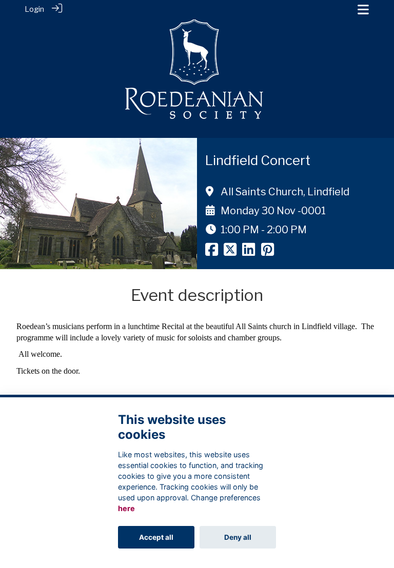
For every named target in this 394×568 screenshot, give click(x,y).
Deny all (237, 537)
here (126, 508)
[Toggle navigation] (363, 9)
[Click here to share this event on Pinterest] (267, 252)
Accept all (156, 537)
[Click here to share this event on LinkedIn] (248, 252)
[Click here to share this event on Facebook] (211, 252)
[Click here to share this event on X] (230, 252)
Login (34, 9)
